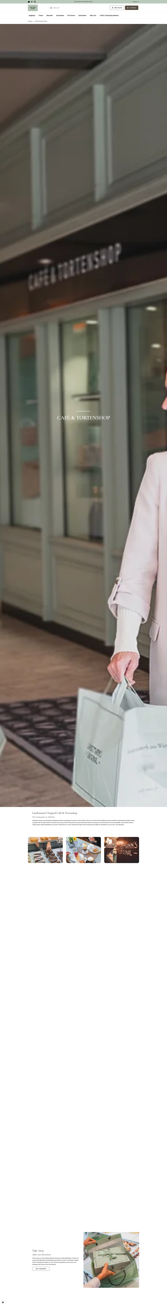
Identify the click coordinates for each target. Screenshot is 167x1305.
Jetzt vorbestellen (40, 1269)
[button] (131, 8)
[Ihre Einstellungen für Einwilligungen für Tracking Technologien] (2, 1302)
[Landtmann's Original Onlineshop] (33, 8)
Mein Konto (118, 8)
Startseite (30, 21)
